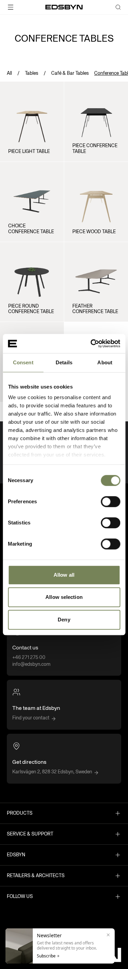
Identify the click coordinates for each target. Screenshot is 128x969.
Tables (31, 73)
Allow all (64, 575)
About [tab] (104, 362)
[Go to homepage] (64, 7)
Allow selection (64, 597)
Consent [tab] (23, 362)
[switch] (110, 501)
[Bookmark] (53, 87)
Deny (64, 619)
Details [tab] (64, 362)
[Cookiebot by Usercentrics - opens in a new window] (91, 343)
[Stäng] (108, 935)
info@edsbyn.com (31, 664)
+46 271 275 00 (28, 657)
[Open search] (118, 7)
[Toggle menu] (21, 7)
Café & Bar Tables (70, 73)
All (9, 73)
